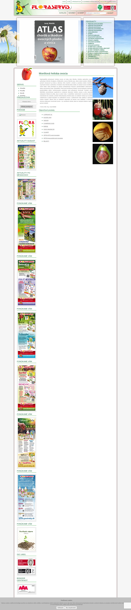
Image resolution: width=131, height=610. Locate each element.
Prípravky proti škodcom (95, 25)
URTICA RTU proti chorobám (51, 135)
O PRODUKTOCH (76, 1)
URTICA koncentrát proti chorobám (53, 138)
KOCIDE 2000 (47, 117)
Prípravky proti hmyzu (94, 27)
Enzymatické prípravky (95, 37)
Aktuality (22, 88)
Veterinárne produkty (94, 42)
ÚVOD (64, 1)
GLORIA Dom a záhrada (95, 46)
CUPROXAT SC (47, 114)
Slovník (22, 93)
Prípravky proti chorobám (95, 24)
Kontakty (22, 95)
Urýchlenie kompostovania (96, 38)
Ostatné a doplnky (93, 40)
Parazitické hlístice (93, 58)
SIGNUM (45, 120)
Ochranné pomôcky (93, 45)
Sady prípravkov (93, 32)
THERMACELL (92, 56)
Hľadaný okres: (26, 101)
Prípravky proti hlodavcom (95, 28)
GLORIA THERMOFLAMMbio (96, 50)
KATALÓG (62, 13)
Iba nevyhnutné (71, 607)
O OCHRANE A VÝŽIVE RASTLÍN (90, 1)
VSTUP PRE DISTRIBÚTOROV (108, 1)
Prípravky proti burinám (95, 30)
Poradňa (22, 90)
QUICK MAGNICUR (48, 129)
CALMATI (46, 132)
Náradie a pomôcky (93, 55)
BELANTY (46, 141)
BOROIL (45, 126)
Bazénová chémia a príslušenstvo (98, 51)
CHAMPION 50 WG (48, 123)
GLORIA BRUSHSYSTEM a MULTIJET (99, 48)
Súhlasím (61, 607)
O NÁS (68, 1)
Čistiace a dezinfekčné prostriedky (98, 53)
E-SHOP (81, 13)
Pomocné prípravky (93, 35)
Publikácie (91, 43)
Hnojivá (90, 33)
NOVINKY (72, 13)
